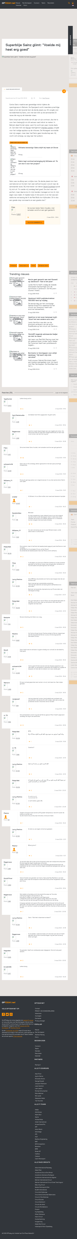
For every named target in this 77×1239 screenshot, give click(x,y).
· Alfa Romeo (38, 1112)
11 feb (72, 179)
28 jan (73, 165)
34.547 (18, 503)
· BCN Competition (39, 1144)
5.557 (19, 214)
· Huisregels (37, 1016)
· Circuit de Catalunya (40, 1192)
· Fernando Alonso (39, 1078)
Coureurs (36, 3)
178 (17, 520)
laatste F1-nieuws (28, 1020)
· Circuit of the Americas (41, 1197)
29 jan (73, 167)
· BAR (35, 1141)
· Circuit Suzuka (39, 1199)
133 (8, 820)
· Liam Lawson (38, 1088)
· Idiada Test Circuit (39, 1224)
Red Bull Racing (15, 1028)
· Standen (37, 1051)
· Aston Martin (38, 1129)
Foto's (25, 5)
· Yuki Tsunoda (38, 1100)
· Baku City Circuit (39, 1185)
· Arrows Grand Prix (39, 1124)
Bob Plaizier (46, 98)
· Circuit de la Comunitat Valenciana (44, 1194)
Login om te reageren (61, 392)
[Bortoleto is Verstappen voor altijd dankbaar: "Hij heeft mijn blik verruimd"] (17, 354)
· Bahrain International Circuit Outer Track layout (48, 1182)
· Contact (37, 1008)
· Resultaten (38, 1053)
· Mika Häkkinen (38, 1093)
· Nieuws (36, 1029)
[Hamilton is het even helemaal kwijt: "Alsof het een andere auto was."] (17, 318)
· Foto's (36, 1037)
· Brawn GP (37, 1151)
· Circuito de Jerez (39, 1204)
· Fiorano (36, 1209)
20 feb (73, 200)
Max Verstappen (27, 3)
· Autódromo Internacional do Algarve (45, 1177)
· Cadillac (37, 1154)
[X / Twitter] (7, 1014)
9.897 (18, 640)
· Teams (36, 1048)
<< (12, 89)
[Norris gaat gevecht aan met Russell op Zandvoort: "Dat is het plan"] (17, 280)
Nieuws (18, 3)
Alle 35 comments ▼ (35, 222)
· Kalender (37, 1056)
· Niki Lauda (37, 1096)
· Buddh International (40, 1189)
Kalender (18, 5)
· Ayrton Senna (38, 1076)
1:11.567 (75, 64)
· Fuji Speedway (38, 1212)
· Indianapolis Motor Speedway (43, 1226)
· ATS (35, 1134)
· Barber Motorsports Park (41, 1187)
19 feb (72, 197)
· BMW (36, 1149)
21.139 (9, 656)
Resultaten (51, 3)
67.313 (18, 586)
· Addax (36, 1109)
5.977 (9, 973)
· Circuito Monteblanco (41, 1207)
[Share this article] (64, 91)
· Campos (37, 1156)
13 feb (72, 185)
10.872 (9, 405)
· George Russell (39, 1081)
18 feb (72, 194)
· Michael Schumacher (41, 1091)
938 (17, 705)
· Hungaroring (38, 1221)
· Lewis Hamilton (39, 1086)
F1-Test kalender (17, 1036)
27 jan (72, 162)
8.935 (9, 957)
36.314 (9, 553)
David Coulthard (49, 187)
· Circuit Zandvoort (39, 1202)
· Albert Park (38, 1170)
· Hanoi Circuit (38, 1216)
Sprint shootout (73, 58)
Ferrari (28, 128)
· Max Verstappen (39, 1032)
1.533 (9, 487)
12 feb (72, 182)
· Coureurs (37, 1046)
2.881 (17, 438)
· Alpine (36, 1117)
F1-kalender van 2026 (12, 1030)
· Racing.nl (37, 1065)
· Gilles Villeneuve (39, 1214)
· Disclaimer (37, 1018)
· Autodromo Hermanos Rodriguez (44, 1175)
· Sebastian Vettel (39, 1098)
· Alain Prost (37, 1074)
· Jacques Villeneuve (40, 1083)
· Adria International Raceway (43, 1167)
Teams (43, 3)
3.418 (17, 422)
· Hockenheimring (39, 1219)
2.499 (9, 689)
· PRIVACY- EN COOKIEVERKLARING (44, 1011)
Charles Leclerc (47, 128)
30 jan (73, 170)
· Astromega (37, 1131)
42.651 (9, 471)
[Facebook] (3, 1014)
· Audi (36, 1136)
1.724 (9, 624)
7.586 (9, 722)
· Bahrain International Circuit (43, 1180)
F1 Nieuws (13, 265)
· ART (35, 1127)
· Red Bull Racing (39, 1034)
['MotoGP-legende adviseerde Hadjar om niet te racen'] (17, 334)
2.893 (9, 885)
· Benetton (37, 1146)
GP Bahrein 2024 (43, 265)
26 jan (73, 159)
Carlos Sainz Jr (24, 265)
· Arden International (40, 1122)
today (8, 3)
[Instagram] (11, 1014)
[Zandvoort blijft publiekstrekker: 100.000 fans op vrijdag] (17, 298)
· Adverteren (38, 1013)
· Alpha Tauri (37, 1114)
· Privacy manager (39, 1021)
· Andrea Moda (38, 1119)
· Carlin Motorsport (39, 1158)
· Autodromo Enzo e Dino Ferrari (43, 1172)
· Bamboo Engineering (40, 1139)
